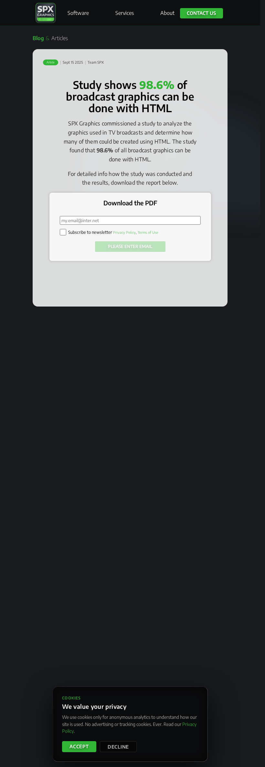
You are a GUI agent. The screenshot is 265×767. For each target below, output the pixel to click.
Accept (79, 746)
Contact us (201, 13)
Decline (118, 747)
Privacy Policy (124, 232)
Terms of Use (148, 232)
